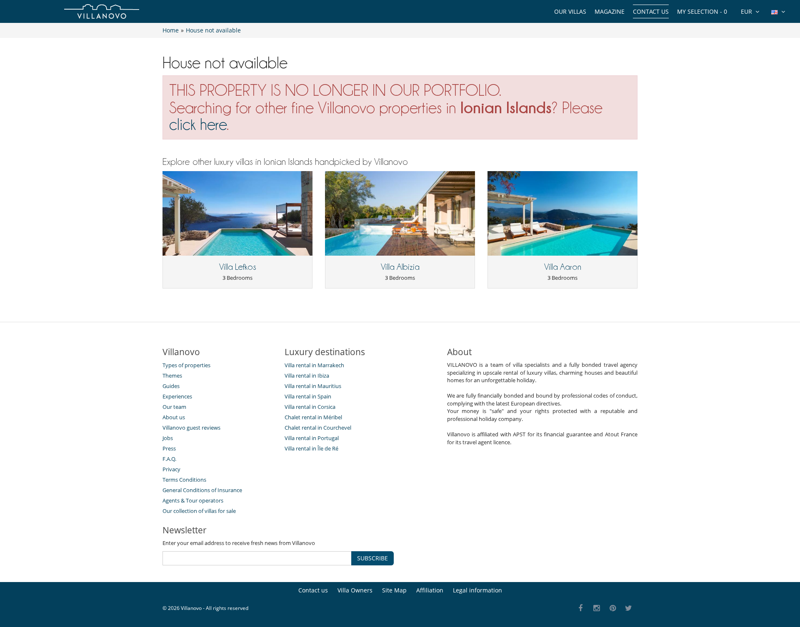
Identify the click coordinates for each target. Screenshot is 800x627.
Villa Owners (355, 590)
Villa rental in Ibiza (307, 375)
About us (173, 417)
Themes (172, 375)
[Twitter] (629, 608)
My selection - (702, 11)
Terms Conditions (184, 479)
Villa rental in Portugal (312, 438)
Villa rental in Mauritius (313, 386)
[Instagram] (597, 608)
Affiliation (429, 590)
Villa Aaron (562, 266)
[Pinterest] (613, 608)
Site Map (394, 590)
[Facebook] (580, 608)
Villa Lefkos (237, 266)
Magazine (610, 11)
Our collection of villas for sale (199, 511)
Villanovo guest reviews (191, 427)
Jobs (167, 438)
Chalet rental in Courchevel (318, 427)
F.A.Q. (169, 459)
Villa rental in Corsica (310, 407)
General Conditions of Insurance (202, 490)
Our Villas (570, 11)
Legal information (477, 590)
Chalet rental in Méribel (313, 417)
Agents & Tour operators (192, 500)
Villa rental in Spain (308, 396)
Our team (174, 407)
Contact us (651, 11)
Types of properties (186, 365)
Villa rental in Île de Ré (311, 448)
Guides (171, 386)
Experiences (177, 396)
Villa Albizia (400, 266)
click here (198, 124)
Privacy (171, 469)
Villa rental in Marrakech (314, 365)
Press (169, 448)
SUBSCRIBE (372, 558)
